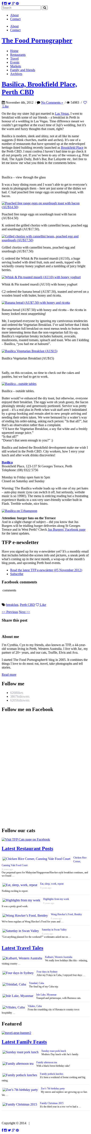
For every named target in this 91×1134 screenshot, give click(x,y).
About (14, 15)
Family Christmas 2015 (51, 1103)
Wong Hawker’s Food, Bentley (66, 914)
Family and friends (22, 70)
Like (42, 605)
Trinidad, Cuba (36, 983)
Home (14, 51)
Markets (15, 66)
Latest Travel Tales (22, 948)
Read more (9, 674)
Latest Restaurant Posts (27, 848)
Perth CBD (27, 605)
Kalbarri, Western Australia (58, 957)
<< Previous (10, 612)
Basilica (7, 462)
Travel (14, 58)
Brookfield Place (72, 147)
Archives (16, 74)
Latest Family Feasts (24, 1042)
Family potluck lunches (51, 1073)
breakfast (12, 605)
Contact (15, 19)
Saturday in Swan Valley (54, 929)
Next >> (24, 612)
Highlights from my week (56, 899)
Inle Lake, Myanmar (46, 994)
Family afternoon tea (46, 1062)
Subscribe (16, 574)
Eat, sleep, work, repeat (51, 883)
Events (14, 62)
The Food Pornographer (37, 40)
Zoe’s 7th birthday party (53, 1088)
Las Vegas (62, 113)
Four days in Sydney (47, 971)
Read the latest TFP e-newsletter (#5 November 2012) (46, 570)
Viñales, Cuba (35, 1006)
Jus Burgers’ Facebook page (66, 529)
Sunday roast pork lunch (53, 1050)
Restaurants (18, 55)
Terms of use (39, 1123)
